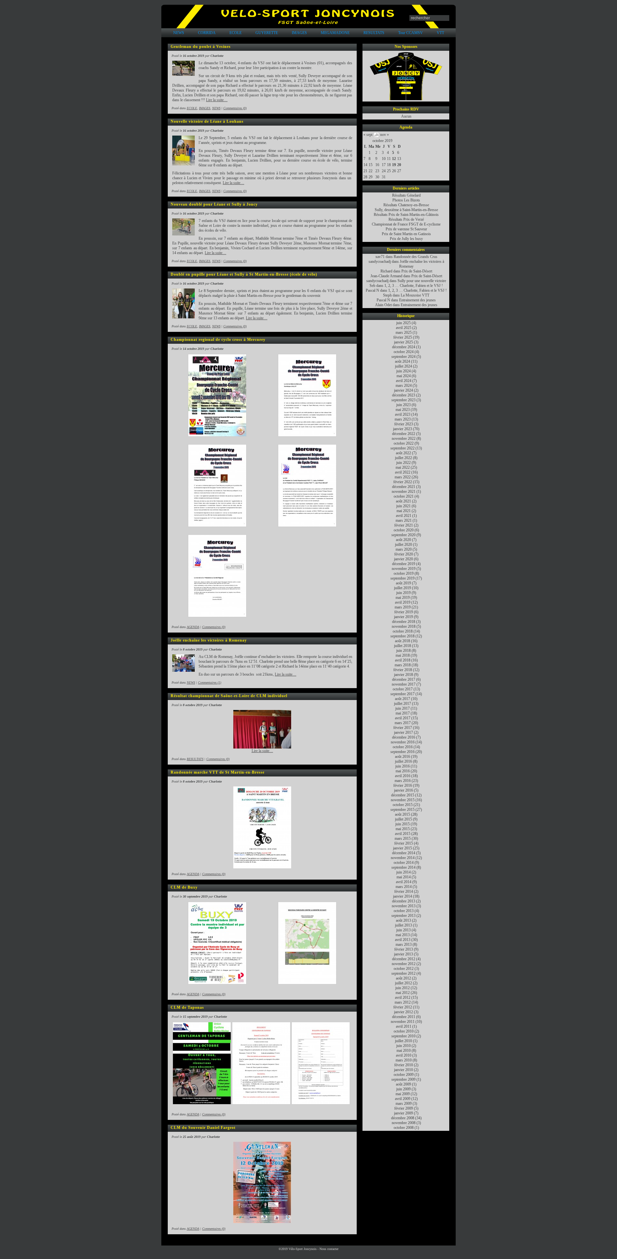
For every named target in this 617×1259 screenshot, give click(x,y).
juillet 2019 (402, 588)
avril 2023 (402, 414)
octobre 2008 (404, 1127)
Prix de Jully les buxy (406, 238)
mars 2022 (403, 477)
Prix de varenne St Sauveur (406, 229)
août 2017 (402, 698)
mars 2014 (404, 886)
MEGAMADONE (335, 33)
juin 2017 (402, 708)
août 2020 (403, 539)
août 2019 (403, 583)
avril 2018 (402, 660)
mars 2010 (404, 1060)
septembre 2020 (403, 535)
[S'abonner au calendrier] (376, 136)
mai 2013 (403, 935)
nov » (384, 134)
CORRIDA (207, 33)
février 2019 (403, 612)
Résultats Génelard (406, 195)
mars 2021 (404, 520)
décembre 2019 (403, 564)
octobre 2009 (404, 1074)
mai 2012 (403, 992)
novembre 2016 (403, 742)
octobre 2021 (404, 496)
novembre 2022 (404, 438)
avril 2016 (402, 776)
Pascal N (372, 290)
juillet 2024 (403, 366)
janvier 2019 (403, 617)
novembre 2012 (404, 964)
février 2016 (402, 785)
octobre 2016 (403, 747)
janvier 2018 (403, 674)
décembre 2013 (403, 901)
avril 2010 (403, 1055)
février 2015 (403, 843)
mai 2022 (403, 467)
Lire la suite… (217, 100)
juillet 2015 (403, 819)
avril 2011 (403, 1026)
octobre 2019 (382, 140)
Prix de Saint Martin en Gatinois (406, 234)
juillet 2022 (403, 458)
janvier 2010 (403, 1070)
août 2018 (402, 641)
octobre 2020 (404, 530)
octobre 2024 (404, 352)
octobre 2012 (404, 968)
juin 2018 (403, 650)
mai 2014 (404, 877)
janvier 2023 (402, 429)
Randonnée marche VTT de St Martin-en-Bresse (217, 772)
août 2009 (403, 1084)
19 (394, 165)
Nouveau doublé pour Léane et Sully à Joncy (214, 204)
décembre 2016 (403, 737)
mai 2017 (403, 713)
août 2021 (403, 501)
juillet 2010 (403, 1041)
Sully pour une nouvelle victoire (422, 281)
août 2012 (403, 978)
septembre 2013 (403, 915)
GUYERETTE (266, 33)
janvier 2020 (403, 559)
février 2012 (402, 1007)
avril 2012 (402, 997)
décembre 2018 (403, 621)
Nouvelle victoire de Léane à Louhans (207, 121)
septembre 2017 (402, 694)
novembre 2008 (404, 1123)
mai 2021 (404, 511)
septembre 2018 (402, 636)
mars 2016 (403, 780)
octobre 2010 (404, 1031)
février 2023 (403, 424)
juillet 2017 (402, 703)
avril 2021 (403, 515)
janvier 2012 (403, 1012)
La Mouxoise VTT (415, 295)
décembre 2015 (402, 795)
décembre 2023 (403, 395)
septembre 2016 (402, 751)
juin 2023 (403, 405)
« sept (367, 134)
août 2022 (403, 453)
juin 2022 (403, 462)
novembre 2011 (403, 1021)
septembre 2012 (403, 973)
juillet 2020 (403, 544)
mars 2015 (403, 838)
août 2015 (402, 814)
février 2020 (403, 554)
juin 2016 (402, 766)
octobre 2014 (404, 862)
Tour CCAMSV (410, 33)
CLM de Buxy (184, 887)
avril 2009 (402, 1098)
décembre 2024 (403, 347)
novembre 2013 (404, 906)
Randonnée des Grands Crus (415, 256)
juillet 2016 (403, 761)
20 (399, 165)
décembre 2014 (403, 853)
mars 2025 (404, 332)
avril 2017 (402, 718)
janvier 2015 (402, 848)
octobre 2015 (403, 804)
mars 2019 (403, 607)
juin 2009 (403, 1089)
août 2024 (402, 361)
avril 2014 (403, 882)
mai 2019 (403, 597)
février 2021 (403, 525)
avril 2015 (402, 833)
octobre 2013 (404, 911)
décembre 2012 (403, 959)
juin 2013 (403, 930)
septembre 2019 (402, 578)
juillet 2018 (402, 645)
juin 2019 (403, 592)
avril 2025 (403, 327)
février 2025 (402, 337)
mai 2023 (403, 409)
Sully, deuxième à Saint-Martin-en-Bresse (406, 210)
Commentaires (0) (234, 108)
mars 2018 (403, 665)
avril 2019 (402, 602)
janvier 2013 (403, 954)
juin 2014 (403, 872)
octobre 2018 (403, 631)
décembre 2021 (403, 486)
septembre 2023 (403, 400)
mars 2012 (403, 1002)
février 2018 (402, 670)
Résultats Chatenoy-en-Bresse (406, 205)
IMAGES (299, 33)
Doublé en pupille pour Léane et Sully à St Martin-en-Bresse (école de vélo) (244, 274)
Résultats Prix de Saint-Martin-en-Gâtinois (406, 214)
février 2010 (403, 1065)
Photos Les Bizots (406, 200)
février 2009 (403, 1108)
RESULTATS (373, 33)
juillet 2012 (403, 983)
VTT (440, 33)
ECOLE (235, 33)
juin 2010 (403, 1045)
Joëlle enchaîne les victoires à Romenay (209, 640)
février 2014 (403, 891)
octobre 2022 (404, 443)
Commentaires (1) (209, 682)
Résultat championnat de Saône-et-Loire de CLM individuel (229, 696)
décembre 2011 (403, 1017)
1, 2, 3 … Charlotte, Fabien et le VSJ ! (413, 285)
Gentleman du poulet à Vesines (201, 46)
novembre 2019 (404, 568)
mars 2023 (403, 419)
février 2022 (402, 482)
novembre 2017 (404, 684)
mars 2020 (404, 549)
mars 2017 (403, 723)
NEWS (178, 33)
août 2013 (403, 920)
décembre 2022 (403, 433)
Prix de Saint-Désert (416, 271)
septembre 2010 (403, 1036)
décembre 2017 (403, 679)
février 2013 (403, 949)
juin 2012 (402, 988)
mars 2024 (404, 385)
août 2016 (402, 756)
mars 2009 (404, 1103)
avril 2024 (403, 380)
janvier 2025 (403, 342)
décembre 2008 (402, 1118)
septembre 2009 (403, 1079)
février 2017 (402, 727)
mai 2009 (403, 1094)
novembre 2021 (404, 491)
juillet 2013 (403, 925)
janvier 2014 (402, 896)
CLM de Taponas (187, 1007)
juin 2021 (403, 506)
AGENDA (193, 627)
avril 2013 (402, 939)
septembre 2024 (403, 356)
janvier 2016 (403, 790)
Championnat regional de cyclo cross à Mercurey (218, 339)
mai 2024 (404, 376)
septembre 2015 (402, 809)
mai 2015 (403, 829)
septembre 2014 (403, 867)
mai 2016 (403, 771)
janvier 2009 (403, 1113)
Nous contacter (328, 1249)
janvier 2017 (403, 732)
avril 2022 (402, 472)
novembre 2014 (403, 858)
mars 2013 (404, 944)
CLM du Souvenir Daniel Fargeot (203, 1127)
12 (394, 158)
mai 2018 (403, 655)
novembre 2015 (403, 800)
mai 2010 (404, 1050)
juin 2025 (403, 323)
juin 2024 (403, 371)
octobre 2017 (403, 689)
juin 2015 (402, 824)
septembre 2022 (402, 448)
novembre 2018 (404, 626)
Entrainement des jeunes (417, 300)
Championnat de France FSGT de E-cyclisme (406, 224)
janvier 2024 (403, 390)
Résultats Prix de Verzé (406, 219)
